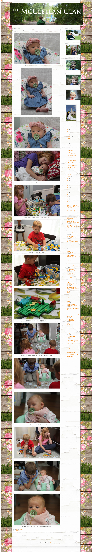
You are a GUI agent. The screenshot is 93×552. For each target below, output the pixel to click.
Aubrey (16, 530)
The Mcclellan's (70, 319)
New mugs (68, 333)
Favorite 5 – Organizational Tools (72, 246)
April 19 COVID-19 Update (72, 153)
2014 (68, 187)
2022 (68, 129)
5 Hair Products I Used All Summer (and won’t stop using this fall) (73, 212)
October (69, 138)
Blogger (51, 542)
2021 (68, 131)
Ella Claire (69, 240)
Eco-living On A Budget (71, 270)
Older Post (59, 534)
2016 (68, 183)
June (69, 145)
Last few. (68, 329)
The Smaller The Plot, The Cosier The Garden (73, 227)
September (70, 140)
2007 (68, 199)
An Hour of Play (70, 295)
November (70, 136)
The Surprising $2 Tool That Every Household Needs (73, 207)
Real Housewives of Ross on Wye (73, 314)
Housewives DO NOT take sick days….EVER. (72, 316)
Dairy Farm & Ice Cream (71, 274)
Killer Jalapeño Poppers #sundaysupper (71, 284)
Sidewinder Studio (70, 332)
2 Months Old (70, 157)
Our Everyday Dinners (71, 236)
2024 (68, 126)
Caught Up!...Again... (70, 296)
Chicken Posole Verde (70, 237)
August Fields (69, 277)
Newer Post (15, 534)
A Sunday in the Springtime (72, 165)
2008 (68, 198)
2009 (68, 196)
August (69, 141)
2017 (68, 182)
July (68, 143)
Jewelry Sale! (69, 261)
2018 (68, 180)
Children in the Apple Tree (72, 265)
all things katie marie (71, 300)
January (69, 176)
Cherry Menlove (70, 225)
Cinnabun (68, 310)
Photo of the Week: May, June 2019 (73, 266)
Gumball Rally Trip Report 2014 (72, 305)
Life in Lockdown (71, 150)
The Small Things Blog (71, 210)
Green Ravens (69, 350)
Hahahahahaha (69, 337)
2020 (68, 133)
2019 (68, 178)
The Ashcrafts (69, 328)
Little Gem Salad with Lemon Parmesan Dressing (72, 218)
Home (37, 534)
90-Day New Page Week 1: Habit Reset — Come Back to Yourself (72, 232)
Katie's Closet (69, 301)
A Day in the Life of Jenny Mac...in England (73, 250)
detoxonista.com (70, 356)
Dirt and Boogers (70, 346)
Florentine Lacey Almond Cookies (73, 288)
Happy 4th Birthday (71, 169)
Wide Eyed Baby (70, 162)
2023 (68, 127)
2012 (68, 190)
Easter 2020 (70, 158)
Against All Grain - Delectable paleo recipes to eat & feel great (72, 341)
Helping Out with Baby (72, 170)
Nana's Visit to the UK (70, 252)
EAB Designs (69, 260)
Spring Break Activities (72, 160)
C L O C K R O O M (71, 336)
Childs (68, 323)
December (69, 134)
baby (19, 530)
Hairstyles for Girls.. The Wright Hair (73, 309)
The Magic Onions (70, 269)
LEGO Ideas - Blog (70, 343)
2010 (68, 194)
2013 (68, 189)
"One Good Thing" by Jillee (72, 205)
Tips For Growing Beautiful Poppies (73, 222)
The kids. (68, 292)
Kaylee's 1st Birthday (70, 320)
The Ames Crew (70, 273)
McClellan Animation (71, 352)
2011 (68, 192)
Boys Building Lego (71, 167)
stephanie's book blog (71, 304)
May (69, 147)
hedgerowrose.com (70, 221)
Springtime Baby (70, 152)
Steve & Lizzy (69, 291)
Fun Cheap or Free (70, 231)
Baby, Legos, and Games (72, 155)
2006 (68, 201)
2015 (68, 185)
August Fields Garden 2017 (71, 278)
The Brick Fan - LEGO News (72, 354)
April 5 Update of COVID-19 (73, 163)
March (69, 172)
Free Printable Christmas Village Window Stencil (72, 242)
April (69, 148)
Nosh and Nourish (70, 255)
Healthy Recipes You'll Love (72, 348)
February (69, 174)
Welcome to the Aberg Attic (72, 287)
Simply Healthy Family (71, 282)
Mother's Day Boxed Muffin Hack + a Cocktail (73, 257)
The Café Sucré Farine (71, 216)
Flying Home (69, 324)
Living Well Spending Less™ (72, 245)
